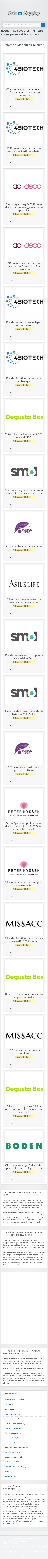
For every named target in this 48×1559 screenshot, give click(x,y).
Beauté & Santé (10, 1419)
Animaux (8, 1404)
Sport (7, 1471)
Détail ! (11, 106)
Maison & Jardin (10, 1452)
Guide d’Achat (14, 1541)
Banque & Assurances (12, 1414)
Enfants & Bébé (10, 1438)
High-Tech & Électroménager (15, 1447)
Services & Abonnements (14, 1467)
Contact (23, 1541)
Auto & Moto (9, 1409)
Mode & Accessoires (12, 1457)
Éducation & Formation (13, 1428)
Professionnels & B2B (12, 1462)
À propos (4, 1541)
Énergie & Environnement (14, 1433)
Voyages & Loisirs (11, 1476)
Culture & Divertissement (13, 1424)
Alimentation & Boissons (13, 1400)
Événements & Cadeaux (13, 1443)
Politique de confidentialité (10, 1543)
